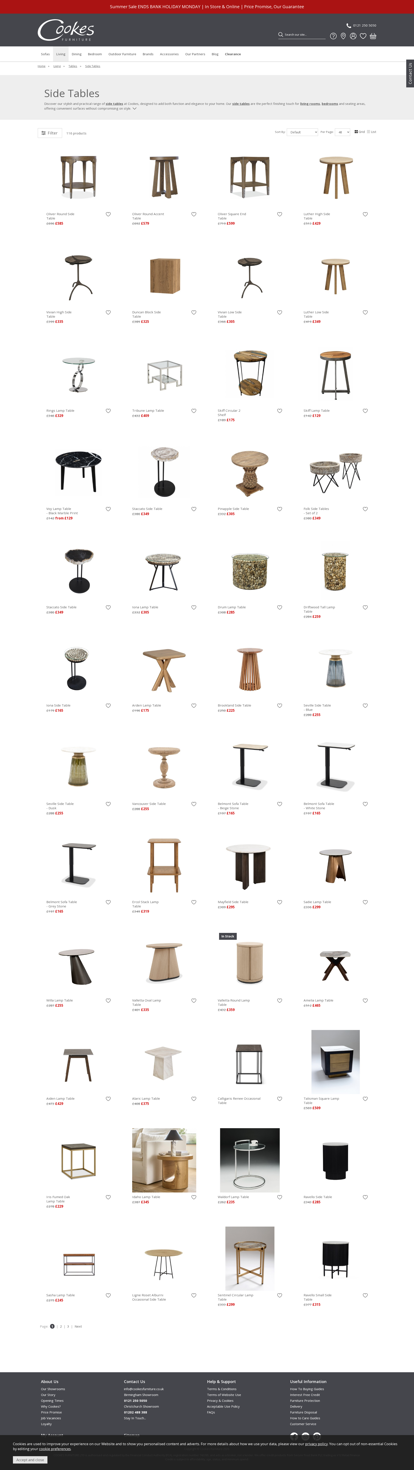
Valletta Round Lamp (234, 1002)
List (373, 131)
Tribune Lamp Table (148, 410)
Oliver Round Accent (148, 216)
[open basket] (373, 36)
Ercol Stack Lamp (145, 904)
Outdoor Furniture (122, 54)
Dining (77, 54)
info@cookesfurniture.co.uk (144, 1389)
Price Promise (51, 1412)
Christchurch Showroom (141, 1406)
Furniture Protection (305, 1400)
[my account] (353, 36)
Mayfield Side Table (233, 902)
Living (60, 54)
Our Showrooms (53, 1389)
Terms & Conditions (222, 1389)
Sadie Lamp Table (317, 902)
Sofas (45, 54)
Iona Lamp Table (145, 607)
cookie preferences (55, 1448)
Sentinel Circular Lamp (235, 1297)
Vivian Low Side (230, 314)
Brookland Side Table (234, 705)
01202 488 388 (135, 1412)
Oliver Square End (232, 216)
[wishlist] (363, 36)
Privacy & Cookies (220, 1400)
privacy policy (316, 1443)
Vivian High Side (59, 314)
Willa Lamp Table (59, 1000)
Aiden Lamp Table (60, 1098)
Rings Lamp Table (60, 410)
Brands (148, 54)
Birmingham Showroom (141, 1395)
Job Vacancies (51, 1418)
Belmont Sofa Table (233, 805)
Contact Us (410, 73)
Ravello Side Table (318, 1197)
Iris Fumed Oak (58, 1199)
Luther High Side (317, 216)
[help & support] (333, 36)
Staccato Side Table (147, 508)
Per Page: (327, 132)
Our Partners (195, 54)
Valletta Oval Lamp (146, 1002)
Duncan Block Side (146, 314)
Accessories (169, 54)
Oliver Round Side (60, 216)
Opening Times (52, 1400)
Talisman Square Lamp (321, 1100)
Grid (362, 131)
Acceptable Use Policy (223, 1406)
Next (78, 1326)
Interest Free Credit (305, 1395)
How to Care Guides (305, 1418)
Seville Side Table (317, 707)
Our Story (48, 1395)
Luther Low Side (316, 314)
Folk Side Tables (316, 510)
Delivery (296, 1406)
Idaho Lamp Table (146, 1197)
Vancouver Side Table (149, 803)
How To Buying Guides (307, 1389)
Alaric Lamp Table (146, 1098)
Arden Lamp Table (146, 705)
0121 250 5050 (364, 25)
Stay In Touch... (135, 1418)
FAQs (211, 1412)
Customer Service (303, 1424)
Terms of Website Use (224, 1395)
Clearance (233, 54)
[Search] (280, 34)
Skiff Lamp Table (317, 410)
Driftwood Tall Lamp (319, 609)
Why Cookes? (51, 1406)
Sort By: (280, 132)
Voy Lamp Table (62, 510)
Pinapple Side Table (233, 508)
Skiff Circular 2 (229, 412)
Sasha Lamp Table (60, 1295)
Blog (215, 54)
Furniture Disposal (303, 1412)
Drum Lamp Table (232, 607)
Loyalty (46, 1424)
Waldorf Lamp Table (233, 1197)
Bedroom (95, 54)
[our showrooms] (343, 36)
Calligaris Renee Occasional (239, 1100)
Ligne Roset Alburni (149, 1297)
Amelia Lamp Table (318, 1000)
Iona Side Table (58, 705)
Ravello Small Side (318, 1297)
